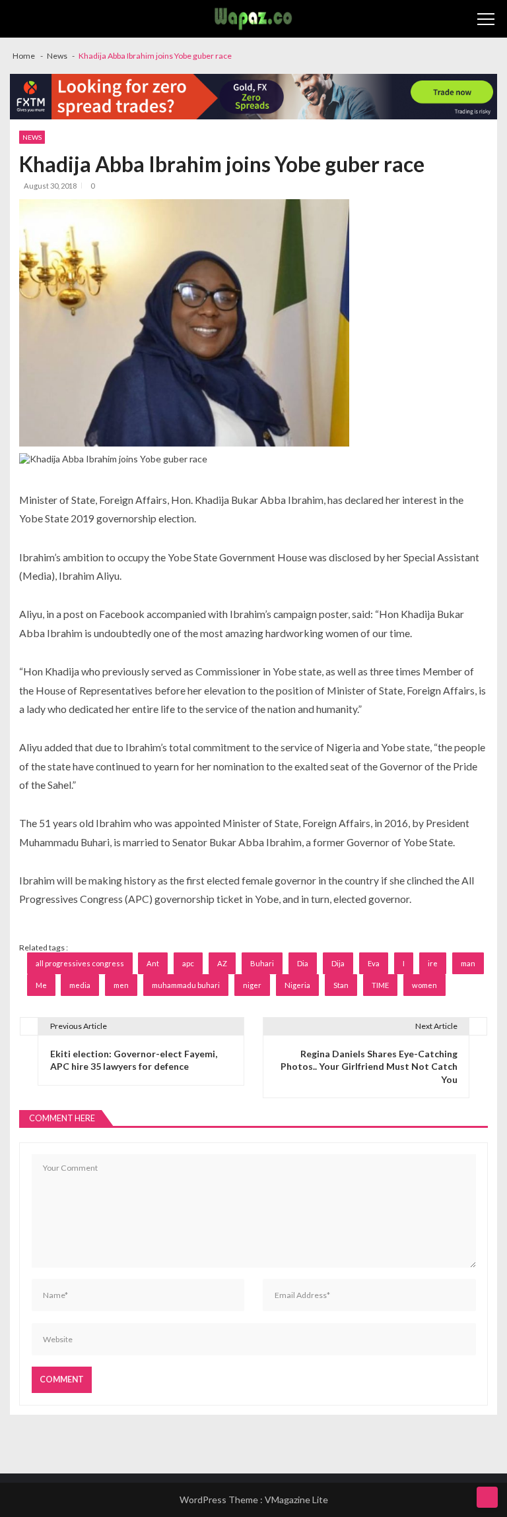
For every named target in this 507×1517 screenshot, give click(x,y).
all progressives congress (80, 963)
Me (41, 985)
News (32, 137)
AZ (222, 963)
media (79, 985)
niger (252, 985)
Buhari (262, 963)
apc (188, 963)
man (468, 963)
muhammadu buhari (186, 985)
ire (433, 963)
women (424, 985)
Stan (341, 985)
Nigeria (297, 985)
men (121, 985)
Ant (153, 963)
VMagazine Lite (296, 1499)
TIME (380, 985)
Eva (374, 963)
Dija (338, 963)
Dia (302, 963)
